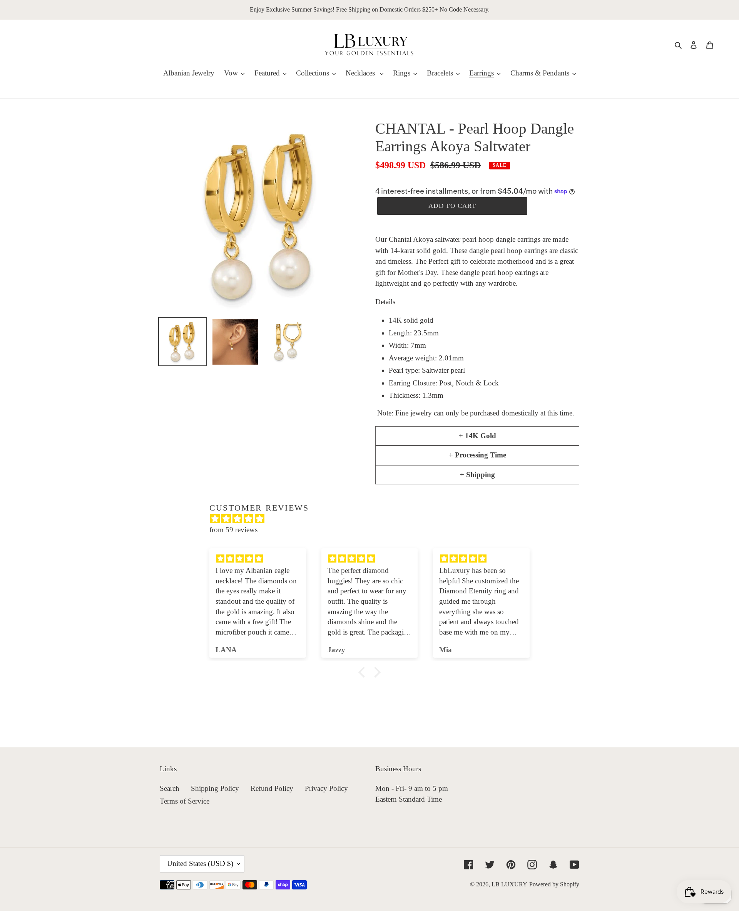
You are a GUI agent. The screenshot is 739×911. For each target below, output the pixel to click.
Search (169, 788)
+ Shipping (477, 475)
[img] (373, 519)
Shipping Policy (215, 788)
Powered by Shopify (554, 884)
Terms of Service (184, 801)
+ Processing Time (477, 455)
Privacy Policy (326, 788)
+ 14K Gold (477, 436)
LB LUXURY (509, 884)
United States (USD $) (200, 863)
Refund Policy (272, 788)
